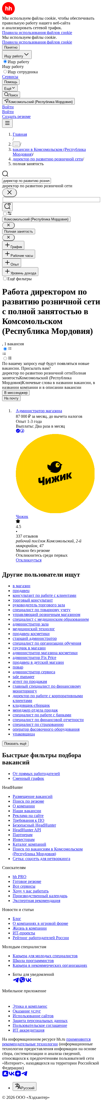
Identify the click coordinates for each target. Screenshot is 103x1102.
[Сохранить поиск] (7, 206)
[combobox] (26, 181)
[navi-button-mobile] (7, 123)
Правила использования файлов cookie (37, 42)
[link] (11, 94)
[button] (8, 107)
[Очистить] (9, 192)
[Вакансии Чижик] (57, 474)
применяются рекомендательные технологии (46, 1041)
